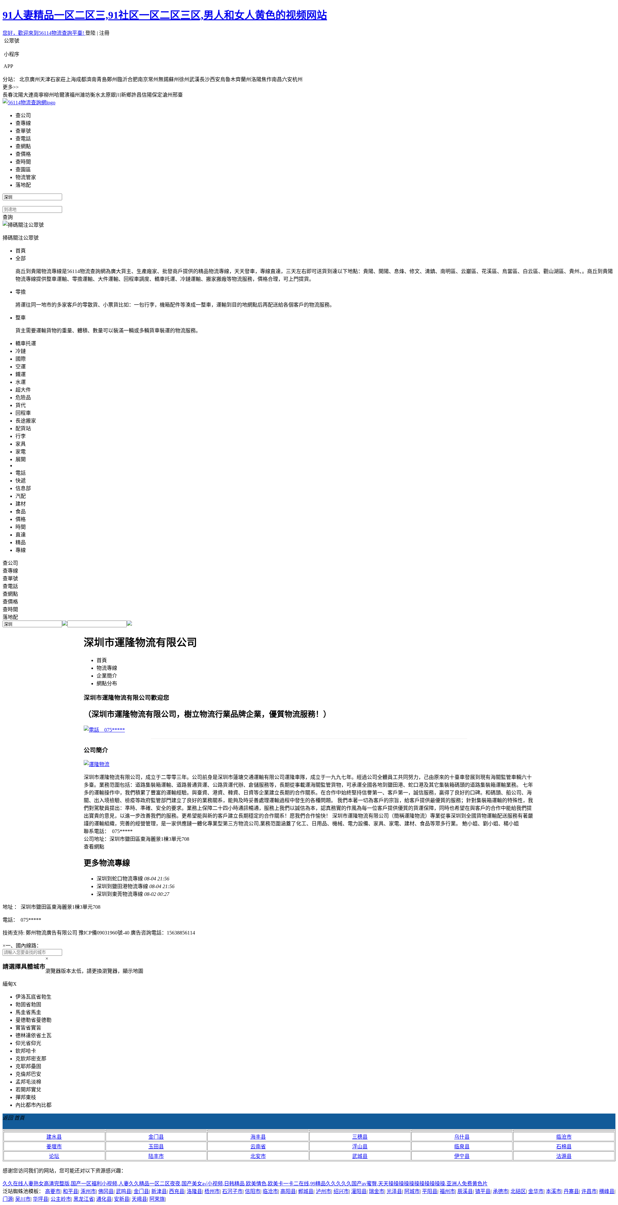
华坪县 (40, 1199)
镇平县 (483, 1191)
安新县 (121, 1199)
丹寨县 (571, 1191)
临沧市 (564, 1137)
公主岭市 (61, 1199)
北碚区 (518, 1191)
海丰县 (258, 1137)
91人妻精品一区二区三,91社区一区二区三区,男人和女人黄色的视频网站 (165, 15)
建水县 (54, 1137)
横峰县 (606, 1191)
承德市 (500, 1191)
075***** (112, 730)
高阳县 (288, 1191)
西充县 (176, 1191)
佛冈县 (106, 1191)
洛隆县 (194, 1191)
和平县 (70, 1191)
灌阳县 (359, 1191)
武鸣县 (123, 1191)
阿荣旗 (157, 1199)
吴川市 (23, 1199)
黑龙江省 (83, 1199)
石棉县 (564, 1146)
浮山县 (360, 1146)
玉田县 (156, 1146)
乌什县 (462, 1137)
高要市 (53, 1191)
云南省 (258, 1146)
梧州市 (212, 1191)
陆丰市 (156, 1156)
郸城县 (306, 1191)
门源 (8, 1199)
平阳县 (429, 1191)
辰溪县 (465, 1191)
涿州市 (88, 1191)
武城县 (360, 1156)
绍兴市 (341, 1191)
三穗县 (360, 1137)
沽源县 (564, 1156)
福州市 (447, 1191)
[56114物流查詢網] (29, 102)
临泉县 (462, 1146)
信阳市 (252, 1191)
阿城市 (412, 1191)
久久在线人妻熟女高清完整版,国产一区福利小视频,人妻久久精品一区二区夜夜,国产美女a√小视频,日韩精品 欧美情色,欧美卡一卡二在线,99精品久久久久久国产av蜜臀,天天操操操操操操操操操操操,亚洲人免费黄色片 (245, 1183)
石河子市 (232, 1191)
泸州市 (323, 1191)
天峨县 (139, 1199)
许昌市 (589, 1191)
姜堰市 (54, 1146)
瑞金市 (376, 1191)
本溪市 (553, 1191)
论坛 (54, 1156)
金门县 (156, 1137)
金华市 (536, 1191)
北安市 (258, 1156)
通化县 (104, 1199)
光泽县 (394, 1191)
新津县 (159, 1191)
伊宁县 (462, 1156)
